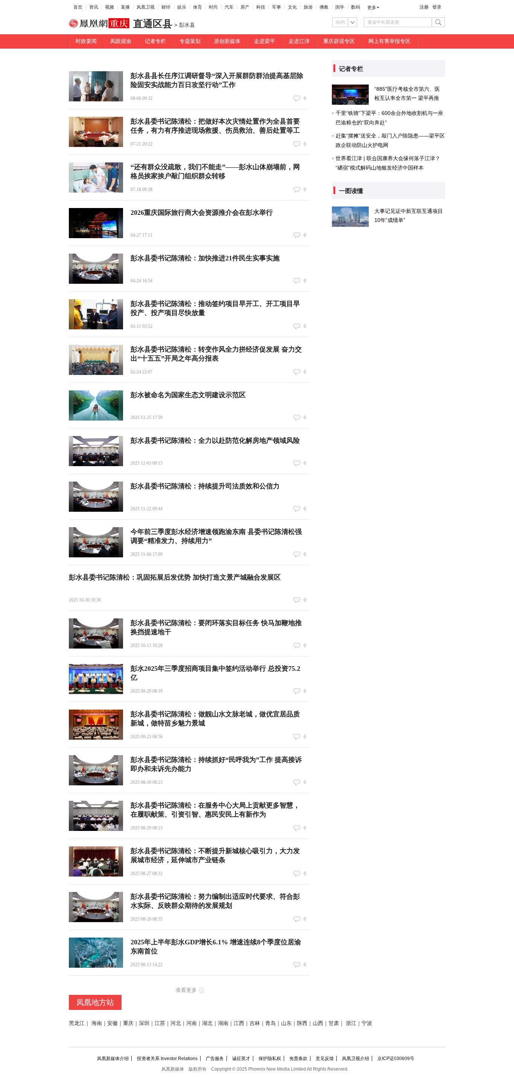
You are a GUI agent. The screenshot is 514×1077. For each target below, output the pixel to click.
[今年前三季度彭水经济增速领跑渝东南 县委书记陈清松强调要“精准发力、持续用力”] (96, 542)
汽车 (229, 7)
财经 (165, 7)
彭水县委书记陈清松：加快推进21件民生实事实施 (205, 258)
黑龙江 (77, 1023)
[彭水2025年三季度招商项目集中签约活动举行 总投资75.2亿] (96, 679)
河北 (175, 1023)
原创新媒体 (227, 41)
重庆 (128, 1023)
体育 (197, 7)
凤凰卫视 (146, 7)
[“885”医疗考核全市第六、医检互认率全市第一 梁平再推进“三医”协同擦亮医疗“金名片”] (350, 94)
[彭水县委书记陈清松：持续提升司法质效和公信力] (96, 497)
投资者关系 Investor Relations (167, 1058)
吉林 (254, 1023)
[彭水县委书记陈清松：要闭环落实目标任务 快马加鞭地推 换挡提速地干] (96, 633)
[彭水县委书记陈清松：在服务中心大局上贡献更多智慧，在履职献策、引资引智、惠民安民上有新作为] (96, 816)
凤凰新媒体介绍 (113, 1058)
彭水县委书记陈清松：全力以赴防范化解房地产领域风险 (215, 440)
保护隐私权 (270, 1058)
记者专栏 (155, 41)
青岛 (270, 1023)
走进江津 (299, 41)
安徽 (112, 1023)
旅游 (308, 7)
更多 (371, 7)
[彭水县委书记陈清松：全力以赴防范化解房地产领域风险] (96, 451)
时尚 (213, 7)
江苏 (160, 1023)
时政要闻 (86, 41)
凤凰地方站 (95, 1002)
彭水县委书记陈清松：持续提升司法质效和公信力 (205, 486)
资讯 (93, 7)
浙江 (351, 1023)
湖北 (207, 1023)
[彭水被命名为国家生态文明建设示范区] (96, 405)
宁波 (367, 1023)
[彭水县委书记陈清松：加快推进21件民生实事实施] (96, 269)
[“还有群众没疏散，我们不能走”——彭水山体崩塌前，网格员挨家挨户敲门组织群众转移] (96, 177)
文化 (292, 7)
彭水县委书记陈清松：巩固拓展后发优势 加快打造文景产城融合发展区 (175, 577)
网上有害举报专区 (389, 41)
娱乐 (181, 7)
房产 (244, 7)
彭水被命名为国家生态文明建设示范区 (188, 395)
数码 (355, 7)
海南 (96, 1023)
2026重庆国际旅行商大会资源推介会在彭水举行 (202, 212)
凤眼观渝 (120, 41)
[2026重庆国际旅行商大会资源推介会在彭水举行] (96, 223)
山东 (286, 1023)
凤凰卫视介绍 (355, 1058)
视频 (109, 7)
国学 (339, 7)
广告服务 (215, 1058)
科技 (260, 7)
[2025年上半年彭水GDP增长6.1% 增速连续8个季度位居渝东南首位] (96, 953)
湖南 (223, 1023)
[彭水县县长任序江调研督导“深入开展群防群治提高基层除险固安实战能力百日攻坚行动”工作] (96, 86)
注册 (424, 7)
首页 (77, 7)
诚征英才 (241, 1058)
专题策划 (190, 41)
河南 (191, 1023)
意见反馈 (325, 1058)
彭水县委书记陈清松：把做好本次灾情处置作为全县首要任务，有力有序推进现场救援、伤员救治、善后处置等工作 (215, 130)
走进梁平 (264, 41)
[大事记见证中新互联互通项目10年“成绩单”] (350, 217)
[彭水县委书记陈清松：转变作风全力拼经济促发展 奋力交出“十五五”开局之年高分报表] (96, 360)
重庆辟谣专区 (339, 41)
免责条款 (298, 1058)
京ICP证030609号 (395, 1058)
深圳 (144, 1023)
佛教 (323, 7)
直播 (125, 7)
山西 (318, 1023)
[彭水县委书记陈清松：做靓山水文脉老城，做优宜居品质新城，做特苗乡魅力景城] (96, 725)
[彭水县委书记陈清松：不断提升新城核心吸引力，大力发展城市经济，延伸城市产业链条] (96, 861)
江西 (239, 1023)
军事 (276, 7)
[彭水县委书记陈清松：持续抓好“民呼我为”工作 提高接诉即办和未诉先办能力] (96, 770)
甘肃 (333, 1023)
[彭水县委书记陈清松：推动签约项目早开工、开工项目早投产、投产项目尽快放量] (96, 314)
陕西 (302, 1023)
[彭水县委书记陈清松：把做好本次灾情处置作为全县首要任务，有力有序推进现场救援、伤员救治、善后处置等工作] (96, 132)
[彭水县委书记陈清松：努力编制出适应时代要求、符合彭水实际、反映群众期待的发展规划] (96, 907)
